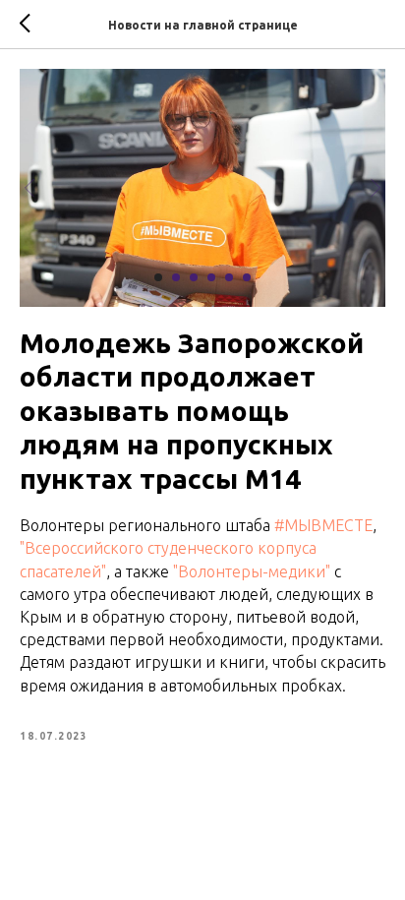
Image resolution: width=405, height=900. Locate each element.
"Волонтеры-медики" (251, 571)
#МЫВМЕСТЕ (323, 525)
